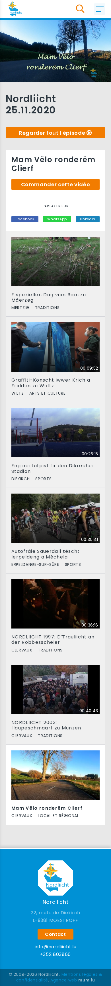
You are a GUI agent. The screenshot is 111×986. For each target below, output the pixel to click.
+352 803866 (55, 954)
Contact (55, 934)
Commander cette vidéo (55, 184)
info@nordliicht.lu (56, 946)
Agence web (63, 980)
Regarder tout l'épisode (52, 132)
